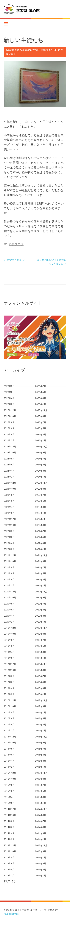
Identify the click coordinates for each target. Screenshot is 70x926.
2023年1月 (40, 512)
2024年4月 (9, 470)
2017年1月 (40, 730)
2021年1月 (40, 585)
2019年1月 (40, 657)
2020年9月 (40, 597)
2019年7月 (40, 639)
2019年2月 (9, 657)
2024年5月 (40, 464)
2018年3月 (40, 688)
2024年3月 (40, 470)
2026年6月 (9, 391)
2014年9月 (40, 814)
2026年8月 (9, 386)
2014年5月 (40, 827)
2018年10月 (10, 669)
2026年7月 (40, 386)
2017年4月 (9, 724)
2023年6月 (9, 500)
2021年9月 (40, 561)
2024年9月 (40, 452)
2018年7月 (40, 676)
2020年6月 (9, 609)
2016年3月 (40, 760)
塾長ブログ (16, 244)
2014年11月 (41, 809)
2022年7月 (40, 531)
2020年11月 (41, 591)
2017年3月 (40, 724)
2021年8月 (9, 567)
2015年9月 (40, 778)
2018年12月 (10, 663)
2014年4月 (9, 833)
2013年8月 (9, 857)
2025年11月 (41, 410)
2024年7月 (40, 458)
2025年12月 (10, 410)
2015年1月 (40, 802)
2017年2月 (9, 730)
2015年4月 (9, 796)
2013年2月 (9, 875)
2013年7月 (40, 857)
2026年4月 (9, 398)
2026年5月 (40, 391)
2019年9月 (40, 633)
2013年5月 (40, 863)
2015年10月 (10, 778)
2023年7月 (40, 494)
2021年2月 (9, 585)
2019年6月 (9, 645)
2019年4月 (9, 651)
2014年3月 (40, 833)
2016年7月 (40, 748)
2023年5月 (40, 500)
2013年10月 (10, 851)
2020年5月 (40, 609)
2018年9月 (40, 669)
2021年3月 (40, 579)
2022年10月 (10, 524)
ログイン (10, 881)
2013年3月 (40, 869)
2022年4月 (9, 543)
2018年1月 (40, 694)
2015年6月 (9, 790)
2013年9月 (40, 851)
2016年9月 (40, 742)
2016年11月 (41, 736)
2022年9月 (40, 524)
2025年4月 (9, 434)
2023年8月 (9, 494)
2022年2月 (9, 549)
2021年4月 (9, 579)
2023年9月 (40, 488)
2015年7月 (40, 784)
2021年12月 (10, 555)
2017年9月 (40, 706)
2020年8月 (9, 603)
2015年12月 (10, 772)
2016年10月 (10, 742)
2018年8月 (9, 676)
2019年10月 (10, 633)
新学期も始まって (15, 259)
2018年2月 (9, 694)
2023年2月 (9, 512)
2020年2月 (9, 621)
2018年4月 (9, 688)
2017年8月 (9, 712)
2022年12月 (10, 518)
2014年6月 (9, 827)
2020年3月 (40, 615)
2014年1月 (40, 839)
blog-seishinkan (23, 50)
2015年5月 (40, 790)
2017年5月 (40, 718)
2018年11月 (41, 663)
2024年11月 (41, 446)
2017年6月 (9, 718)
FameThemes (11, 913)
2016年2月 (9, 766)
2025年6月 (9, 428)
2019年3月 (40, 651)
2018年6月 (9, 682)
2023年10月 (10, 488)
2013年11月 (41, 845)
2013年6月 (9, 863)
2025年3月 (40, 434)
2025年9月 (40, 416)
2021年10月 (10, 561)
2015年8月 (9, 784)
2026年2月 (9, 404)
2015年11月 (41, 772)
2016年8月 (9, 748)
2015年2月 (9, 802)
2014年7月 (40, 821)
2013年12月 (10, 845)
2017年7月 (40, 712)
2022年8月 (9, 531)
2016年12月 (10, 736)
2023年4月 (9, 506)
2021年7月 (40, 567)
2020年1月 (40, 621)
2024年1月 (40, 476)
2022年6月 (9, 536)
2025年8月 (9, 422)
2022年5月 (40, 536)
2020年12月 (10, 591)
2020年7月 (40, 603)
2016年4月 (9, 760)
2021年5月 (40, 573)
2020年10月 (10, 597)
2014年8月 (9, 821)
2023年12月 (10, 482)
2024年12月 (10, 446)
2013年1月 (40, 875)
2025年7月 (40, 422)
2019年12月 (10, 627)
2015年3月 (40, 796)
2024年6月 (9, 464)
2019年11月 (41, 627)
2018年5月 (40, 682)
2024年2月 (9, 476)
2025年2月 (9, 440)
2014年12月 (10, 809)
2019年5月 (40, 645)
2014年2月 (9, 839)
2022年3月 (40, 543)
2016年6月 (9, 754)
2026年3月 (40, 398)
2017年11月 (41, 700)
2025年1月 (40, 440)
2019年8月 (9, 639)
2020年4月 (9, 615)
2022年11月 (41, 518)
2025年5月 (40, 428)
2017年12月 (10, 700)
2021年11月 (41, 555)
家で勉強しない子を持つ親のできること (51, 261)
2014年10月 (10, 814)
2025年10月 (10, 416)
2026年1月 (40, 404)
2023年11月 (41, 482)
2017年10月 (10, 706)
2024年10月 (10, 452)
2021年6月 (9, 573)
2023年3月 (40, 506)
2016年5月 (40, 754)
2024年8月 (9, 458)
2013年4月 (9, 869)
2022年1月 (40, 549)
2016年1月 (40, 766)
